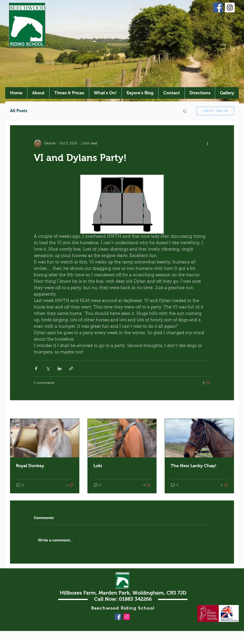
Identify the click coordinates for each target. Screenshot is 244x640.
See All (228, 409)
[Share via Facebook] (36, 368)
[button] (185, 111)
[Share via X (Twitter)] (48, 368)
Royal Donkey (30, 465)
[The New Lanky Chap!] (199, 438)
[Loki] (122, 438)
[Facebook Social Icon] (218, 7)
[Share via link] (71, 368)
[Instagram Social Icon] (230, 7)
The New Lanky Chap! (193, 465)
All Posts (18, 110)
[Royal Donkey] (44, 438)
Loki (97, 465)
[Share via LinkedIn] (59, 368)
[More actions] (207, 143)
